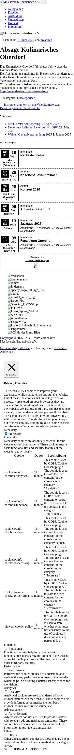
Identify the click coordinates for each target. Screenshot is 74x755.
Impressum (15, 26)
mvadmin (46, 40)
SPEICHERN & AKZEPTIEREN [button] (25, 749)
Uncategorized (26, 98)
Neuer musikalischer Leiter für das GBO (33, 127)
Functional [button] (10, 644)
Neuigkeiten (15, 9)
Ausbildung (15, 16)
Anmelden (6, 351)
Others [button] (8, 731)
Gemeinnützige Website (15, 348)
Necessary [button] (10, 430)
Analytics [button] (10, 688)
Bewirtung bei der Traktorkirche (20, 108)
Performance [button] (12, 666)
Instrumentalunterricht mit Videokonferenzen (32, 104)
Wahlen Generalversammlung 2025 (30, 134)
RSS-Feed (60, 348)
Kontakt (13, 23)
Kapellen (13, 12)
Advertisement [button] (13, 709)
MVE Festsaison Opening (24, 124)
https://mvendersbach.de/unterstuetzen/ (24, 91)
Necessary (15, 433)
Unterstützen (16, 19)
